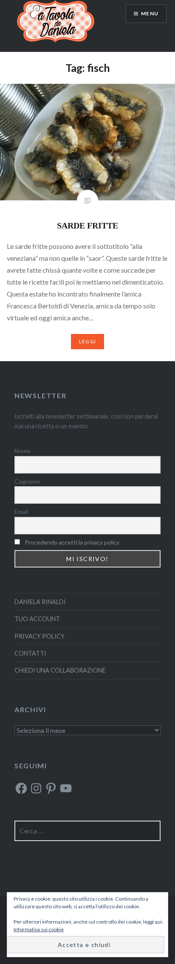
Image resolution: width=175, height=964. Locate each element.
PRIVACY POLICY (39, 636)
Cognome (27, 481)
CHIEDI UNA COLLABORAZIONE (60, 670)
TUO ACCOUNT (37, 618)
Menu (149, 13)
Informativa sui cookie (39, 929)
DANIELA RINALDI (40, 601)
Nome (22, 450)
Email (21, 511)
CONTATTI (30, 653)
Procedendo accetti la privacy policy (72, 542)
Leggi (87, 341)
